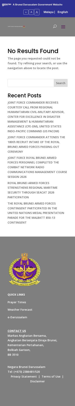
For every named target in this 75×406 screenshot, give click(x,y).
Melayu (49, 12)
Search (60, 83)
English (63, 12)
